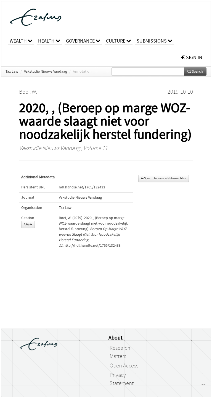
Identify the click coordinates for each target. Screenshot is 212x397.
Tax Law (12, 71)
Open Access (124, 365)
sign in (193, 58)
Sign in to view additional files (165, 178)
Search (197, 71)
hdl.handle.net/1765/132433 (82, 187)
